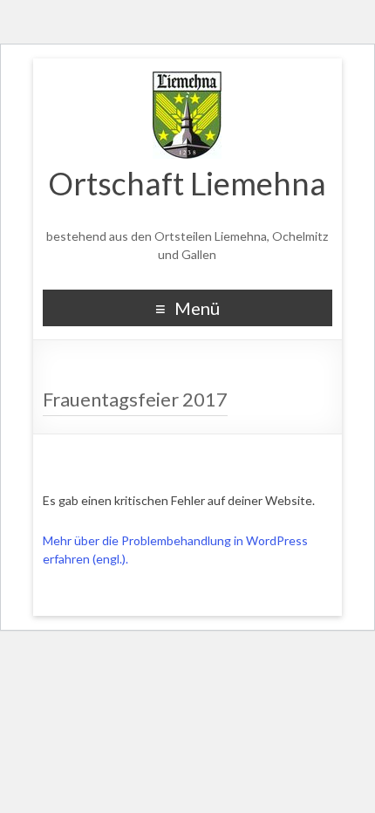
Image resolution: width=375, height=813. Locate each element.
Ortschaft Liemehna (187, 183)
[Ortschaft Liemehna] (187, 80)
